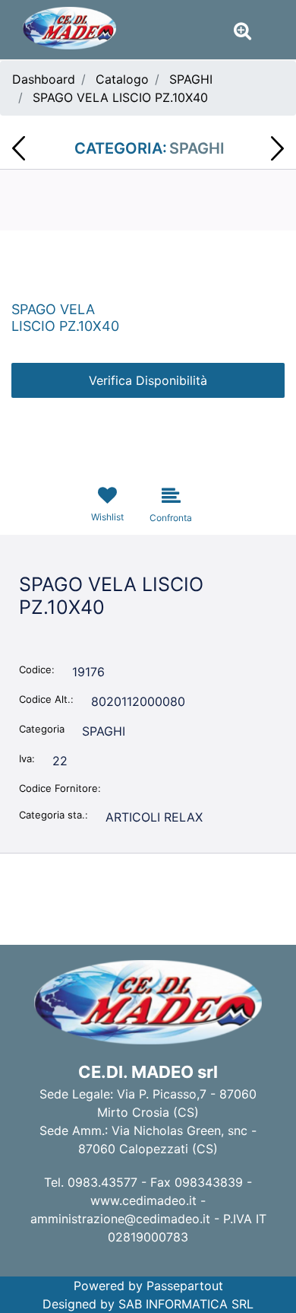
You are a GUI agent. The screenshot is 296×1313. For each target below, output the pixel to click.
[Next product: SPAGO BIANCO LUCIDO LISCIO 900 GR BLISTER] (277, 148)
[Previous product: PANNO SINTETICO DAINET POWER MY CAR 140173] (18, 148)
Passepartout (184, 1285)
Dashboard (43, 79)
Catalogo (122, 79)
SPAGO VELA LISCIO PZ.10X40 (120, 97)
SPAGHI (191, 79)
